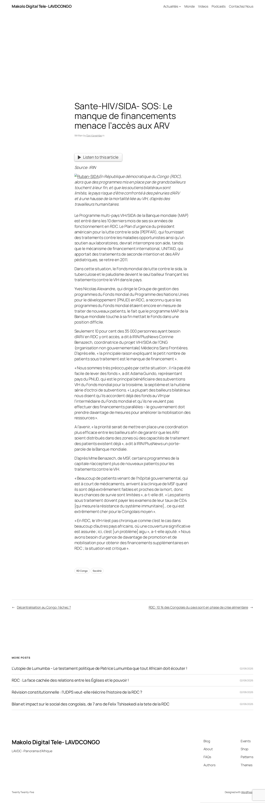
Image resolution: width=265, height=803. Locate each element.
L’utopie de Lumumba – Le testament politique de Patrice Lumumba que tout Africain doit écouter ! (99, 668)
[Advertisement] (132, 50)
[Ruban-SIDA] (86, 176)
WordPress (247, 792)
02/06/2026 (246, 668)
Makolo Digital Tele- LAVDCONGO (41, 6)
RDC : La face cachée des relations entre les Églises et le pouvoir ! (70, 680)
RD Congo (82, 570)
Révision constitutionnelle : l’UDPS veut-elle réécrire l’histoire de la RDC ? (77, 692)
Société (97, 570)
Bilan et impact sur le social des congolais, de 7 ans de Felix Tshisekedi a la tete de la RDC (90, 704)
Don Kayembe (94, 135)
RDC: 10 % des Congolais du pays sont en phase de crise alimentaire (198, 607)
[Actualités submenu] (180, 6)
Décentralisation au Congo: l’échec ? (44, 607)
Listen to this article (100, 157)
